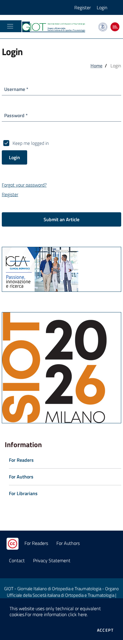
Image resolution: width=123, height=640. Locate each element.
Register (82, 7)
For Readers (36, 543)
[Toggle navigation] (10, 26)
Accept (105, 630)
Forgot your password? (24, 184)
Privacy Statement (51, 560)
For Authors (68, 543)
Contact (17, 560)
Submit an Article (61, 219)
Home (96, 65)
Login (102, 7)
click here (77, 614)
